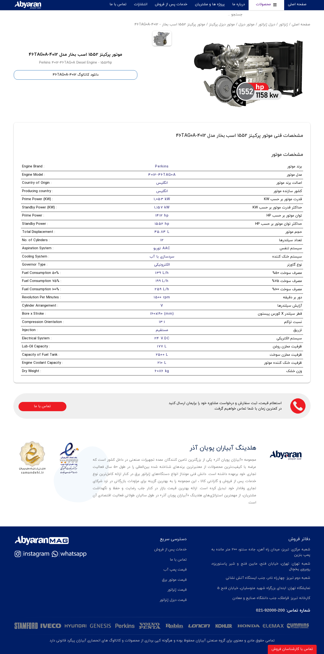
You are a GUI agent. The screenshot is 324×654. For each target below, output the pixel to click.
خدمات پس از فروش (171, 4)
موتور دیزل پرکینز (222, 24)
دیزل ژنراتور (266, 24)
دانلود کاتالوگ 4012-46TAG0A (75, 74)
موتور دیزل (247, 24)
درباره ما (238, 4)
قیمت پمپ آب (175, 569)
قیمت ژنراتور (177, 589)
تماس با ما (118, 4)
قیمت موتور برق (174, 579)
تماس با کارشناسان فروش (292, 649)
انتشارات (140, 4)
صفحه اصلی (297, 4)
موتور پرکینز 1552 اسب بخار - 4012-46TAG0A (169, 24)
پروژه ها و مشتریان (210, 4)
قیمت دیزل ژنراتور (173, 600)
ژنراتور (283, 24)
